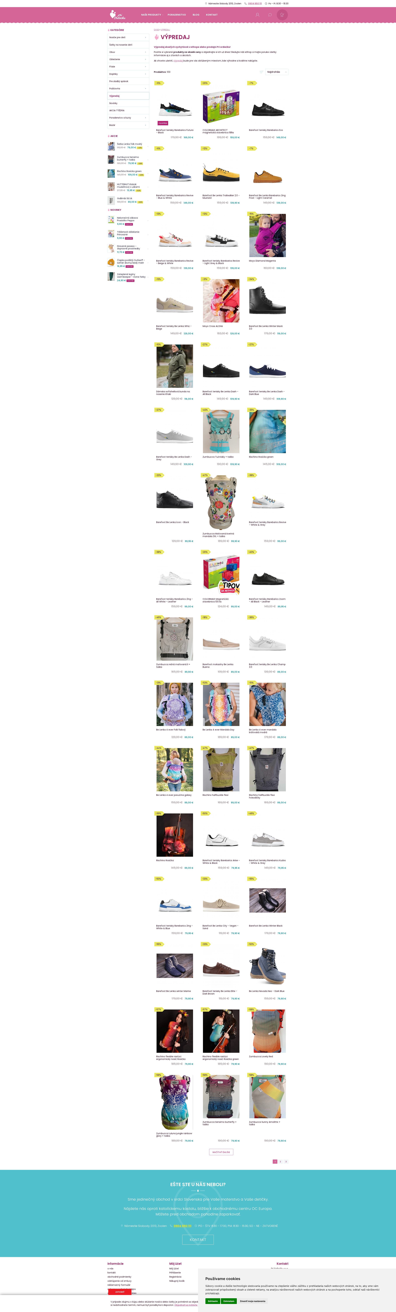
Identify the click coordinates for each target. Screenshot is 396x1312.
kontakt (212, 14)
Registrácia (175, 1276)
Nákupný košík (177, 1280)
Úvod (156, 29)
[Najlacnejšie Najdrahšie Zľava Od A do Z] (274, 72)
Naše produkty (151, 14)
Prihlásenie (175, 1272)
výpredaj (178, 60)
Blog (196, 14)
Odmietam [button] (228, 1301)
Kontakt (198, 1239)
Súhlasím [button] (213, 1301)
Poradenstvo (177, 14)
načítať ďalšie (221, 1152)
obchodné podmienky (119, 1276)
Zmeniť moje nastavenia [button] (252, 1301)
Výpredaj (165, 29)
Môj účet (174, 1268)
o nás (110, 1268)
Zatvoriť (119, 1292)
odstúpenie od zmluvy (119, 1280)
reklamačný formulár (119, 1285)
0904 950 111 (255, 3)
